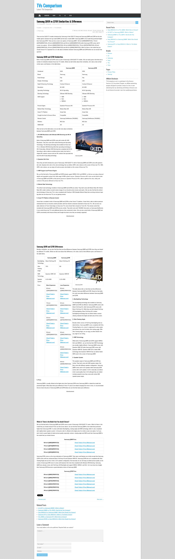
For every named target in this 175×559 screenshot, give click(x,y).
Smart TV (101, 32)
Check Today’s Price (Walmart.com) (85, 449)
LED (97, 32)
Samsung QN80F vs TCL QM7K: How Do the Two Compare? (54, 510)
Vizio (70, 15)
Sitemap (110, 74)
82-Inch (99, 30)
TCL (60, 15)
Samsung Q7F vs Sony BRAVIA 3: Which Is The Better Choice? (55, 514)
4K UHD (80, 30)
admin (39, 27)
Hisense (110, 53)
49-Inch (76, 30)
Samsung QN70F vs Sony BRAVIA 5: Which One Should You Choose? (57, 519)
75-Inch (95, 30)
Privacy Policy (111, 72)
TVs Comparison (49, 5)
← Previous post (41, 499)
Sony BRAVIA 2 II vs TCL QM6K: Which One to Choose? (123, 30)
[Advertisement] (70, 230)
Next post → (100, 499)
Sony (54, 15)
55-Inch (85, 30)
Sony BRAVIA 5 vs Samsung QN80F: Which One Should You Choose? (57, 512)
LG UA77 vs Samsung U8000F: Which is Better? (51, 508)
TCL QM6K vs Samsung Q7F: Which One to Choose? (52, 517)
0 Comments (58, 27)
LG (65, 15)
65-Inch (90, 30)
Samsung (46, 15)
